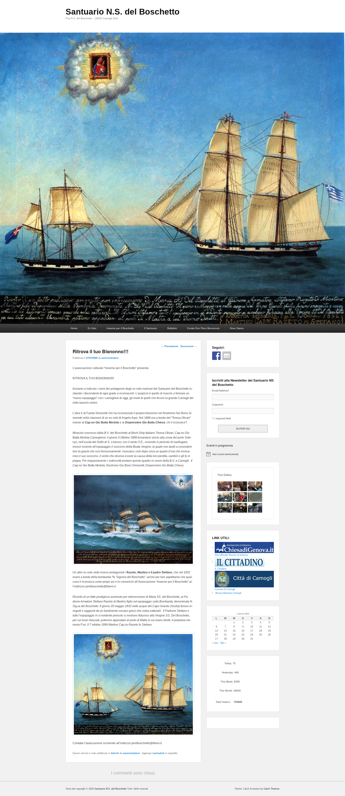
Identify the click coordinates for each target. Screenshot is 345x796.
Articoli (115, 753)
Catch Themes (271, 788)
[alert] (242, 454)
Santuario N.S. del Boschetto (123, 11)
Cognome (217, 404)
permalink (158, 753)
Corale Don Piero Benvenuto (203, 328)
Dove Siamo (237, 328)
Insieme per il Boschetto (120, 328)
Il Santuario (150, 328)
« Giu (215, 642)
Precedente (169, 346)
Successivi (188, 346)
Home (74, 328)
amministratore (110, 358)
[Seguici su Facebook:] (216, 355)
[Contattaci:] (226, 355)
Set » (223, 642)
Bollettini (172, 328)
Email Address (220, 390)
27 (216, 638)
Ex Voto (92, 328)
